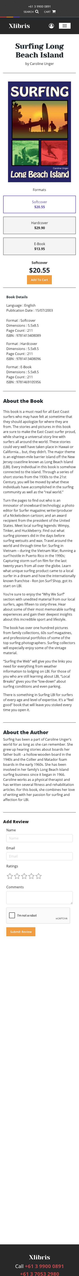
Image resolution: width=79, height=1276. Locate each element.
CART (47, 12)
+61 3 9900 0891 (39, 6)
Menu (64, 25)
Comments (15, 887)
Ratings (12, 866)
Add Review (16, 821)
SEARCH (29, 12)
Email (10, 848)
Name (11, 830)
